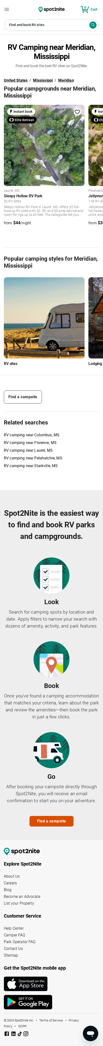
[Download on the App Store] (51, 984)
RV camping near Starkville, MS (31, 465)
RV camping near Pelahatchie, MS (33, 458)
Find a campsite (22, 397)
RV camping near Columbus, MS (31, 435)
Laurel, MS (12, 191)
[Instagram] (26, 1034)
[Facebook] (7, 1034)
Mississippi (43, 80)
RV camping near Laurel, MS (28, 450)
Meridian (66, 80)
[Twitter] (20, 1034)
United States (16, 80)
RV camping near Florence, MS (30, 442)
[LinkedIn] (14, 1034)
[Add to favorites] (77, 112)
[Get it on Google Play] (51, 1002)
